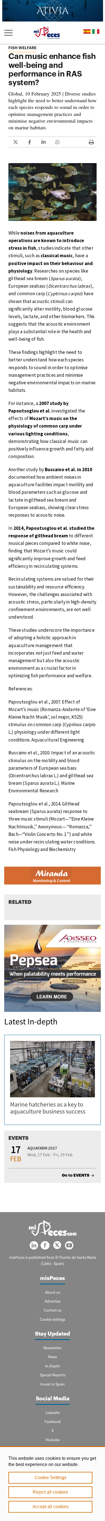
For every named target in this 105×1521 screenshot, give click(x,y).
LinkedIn (52, 1412)
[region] (52, 1483)
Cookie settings (52, 1319)
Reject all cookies (50, 1492)
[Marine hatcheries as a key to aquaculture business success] (52, 1069)
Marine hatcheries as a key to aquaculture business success (47, 1107)
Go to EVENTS (75, 1175)
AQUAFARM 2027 (42, 1148)
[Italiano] (95, 31)
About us (52, 1292)
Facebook (53, 1421)
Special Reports (53, 1374)
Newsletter (52, 1347)
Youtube (53, 1439)
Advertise (52, 1301)
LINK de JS (15, 142)
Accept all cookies (50, 1506)
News (52, 1356)
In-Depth (52, 1366)
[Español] (87, 31)
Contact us (53, 1310)
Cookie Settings (50, 1477)
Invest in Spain (52, 1384)
